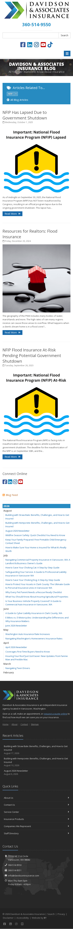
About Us (8, 797)
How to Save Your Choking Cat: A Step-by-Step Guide (32, 567)
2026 (6, 506)
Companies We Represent (17, 826)
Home (5, 724)
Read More (11, 213)
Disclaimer (8, 917)
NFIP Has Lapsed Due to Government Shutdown (25, 115)
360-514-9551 (14, 870)
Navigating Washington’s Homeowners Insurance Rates (33, 638)
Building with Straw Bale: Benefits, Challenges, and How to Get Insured (36, 750)
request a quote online (55, 713)
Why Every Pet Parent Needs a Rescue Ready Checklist (33, 592)
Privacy (61, 914)
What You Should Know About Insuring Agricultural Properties (36, 596)
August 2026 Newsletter (17, 530)
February (8, 672)
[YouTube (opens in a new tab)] (43, 45)
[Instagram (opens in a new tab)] (36, 45)
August (7, 510)
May (5, 629)
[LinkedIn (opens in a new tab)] (29, 45)
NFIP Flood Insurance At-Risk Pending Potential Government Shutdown (32, 355)
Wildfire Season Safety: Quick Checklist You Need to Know (35, 535)
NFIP (10, 93)
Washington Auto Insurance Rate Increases (27, 634)
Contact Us (9, 804)
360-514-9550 (14, 865)
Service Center (11, 811)
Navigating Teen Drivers (17, 668)
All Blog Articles (19, 99)
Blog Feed (12, 495)
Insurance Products (14, 819)
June (6, 608)
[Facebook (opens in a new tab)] (22, 45)
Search (64, 35)
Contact (24, 724)
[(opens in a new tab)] (50, 45)
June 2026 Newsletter (16, 625)
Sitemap (35, 724)
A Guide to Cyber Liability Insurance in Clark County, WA (33, 613)
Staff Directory (11, 833)
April (6, 642)
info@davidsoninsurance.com (23, 875)
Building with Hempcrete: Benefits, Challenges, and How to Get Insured (36, 762)
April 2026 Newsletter (16, 647)
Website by (39, 917)
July (5, 555)
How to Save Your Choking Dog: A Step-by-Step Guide (32, 579)
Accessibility (22, 917)
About (14, 724)
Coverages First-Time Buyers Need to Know (27, 651)
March (7, 663)
